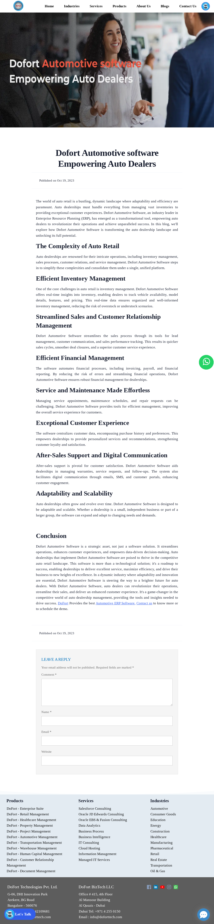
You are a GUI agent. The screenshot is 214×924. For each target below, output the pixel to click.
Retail (154, 854)
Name (46, 712)
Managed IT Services (94, 860)
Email (46, 731)
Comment (49, 674)
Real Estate (158, 860)
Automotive (159, 809)
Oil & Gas (157, 871)
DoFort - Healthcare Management (31, 820)
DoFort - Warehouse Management (32, 848)
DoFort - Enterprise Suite (25, 809)
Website (46, 751)
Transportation (161, 865)
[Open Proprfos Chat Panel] (203, 914)
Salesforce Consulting (95, 809)
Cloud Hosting (89, 848)
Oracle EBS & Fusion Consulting (103, 820)
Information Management (97, 854)
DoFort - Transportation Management (34, 843)
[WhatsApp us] (206, 362)
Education (158, 820)
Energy (155, 825)
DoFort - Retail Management (28, 814)
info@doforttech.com (105, 917)
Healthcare (158, 837)
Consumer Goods (163, 814)
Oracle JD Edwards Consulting (101, 814)
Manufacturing (161, 843)
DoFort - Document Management (31, 871)
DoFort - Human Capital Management (34, 854)
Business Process (91, 831)
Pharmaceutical (161, 848)
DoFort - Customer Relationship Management (30, 862)
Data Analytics (89, 825)
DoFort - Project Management (29, 831)
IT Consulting (89, 843)
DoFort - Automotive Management (32, 837)
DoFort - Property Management (30, 825)
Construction (160, 831)
